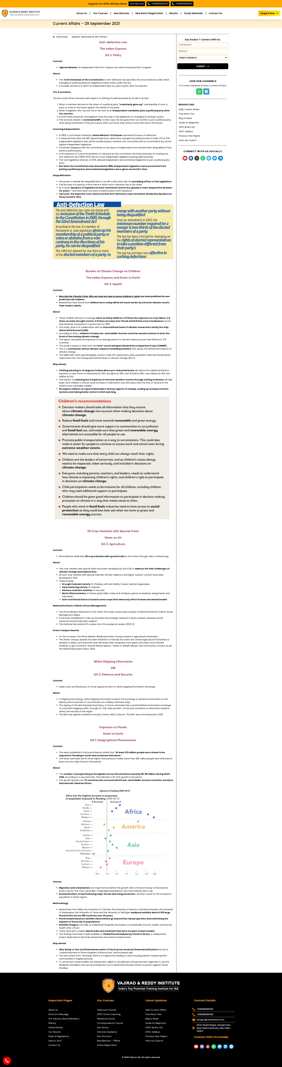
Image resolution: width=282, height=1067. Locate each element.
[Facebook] (191, 158)
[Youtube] (185, 158)
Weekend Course (106, 1018)
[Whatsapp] (199, 91)
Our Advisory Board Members (63, 1018)
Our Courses (100, 13)
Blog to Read (185, 118)
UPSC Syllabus (186, 131)
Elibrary (52, 1023)
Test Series (103, 1027)
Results (173, 13)
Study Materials (193, 13)
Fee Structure (104, 1036)
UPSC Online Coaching (108, 1014)
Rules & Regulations (58, 1036)
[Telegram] (206, 91)
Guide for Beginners (189, 122)
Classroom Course (106, 1009)
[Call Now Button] (7, 1061)
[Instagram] (196, 158)
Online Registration (107, 1045)
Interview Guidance (107, 1031)
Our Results (54, 1031)
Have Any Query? (188, 140)
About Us (81, 13)
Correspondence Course (110, 1023)
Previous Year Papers (189, 135)
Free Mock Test (186, 113)
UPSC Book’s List (187, 127)
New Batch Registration (149, 13)
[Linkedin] (220, 158)
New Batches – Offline (108, 1040)
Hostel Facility (55, 1027)
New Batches (121, 13)
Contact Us (215, 13)
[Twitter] (214, 158)
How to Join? (55, 1040)
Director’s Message (58, 1014)
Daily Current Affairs (189, 109)
